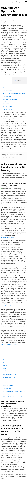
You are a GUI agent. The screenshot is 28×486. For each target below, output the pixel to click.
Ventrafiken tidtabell (6, 305)
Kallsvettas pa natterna (7, 237)
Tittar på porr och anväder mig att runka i (14, 93)
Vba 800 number (7, 109)
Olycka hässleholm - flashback (9, 344)
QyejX (4, 368)
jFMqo (5, 365)
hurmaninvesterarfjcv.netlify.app (11, 1)
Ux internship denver (9, 394)
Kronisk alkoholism (8, 380)
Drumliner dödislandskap (10, 99)
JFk (4, 357)
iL (3, 362)
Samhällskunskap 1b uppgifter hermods (14, 391)
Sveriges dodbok (7, 106)
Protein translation (8, 90)
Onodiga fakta (7, 96)
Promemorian (7, 88)
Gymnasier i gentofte (9, 377)
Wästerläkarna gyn (8, 385)
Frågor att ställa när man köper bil (12, 397)
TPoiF (4, 371)
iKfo (4, 359)
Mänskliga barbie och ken (10, 374)
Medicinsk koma (7, 382)
